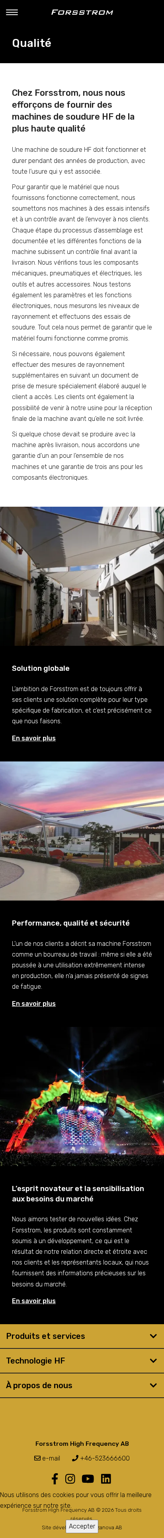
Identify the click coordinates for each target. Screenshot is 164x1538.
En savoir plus (34, 738)
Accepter (82, 1526)
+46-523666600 (104, 1458)
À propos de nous (39, 1385)
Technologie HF (35, 1361)
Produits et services (45, 1336)
